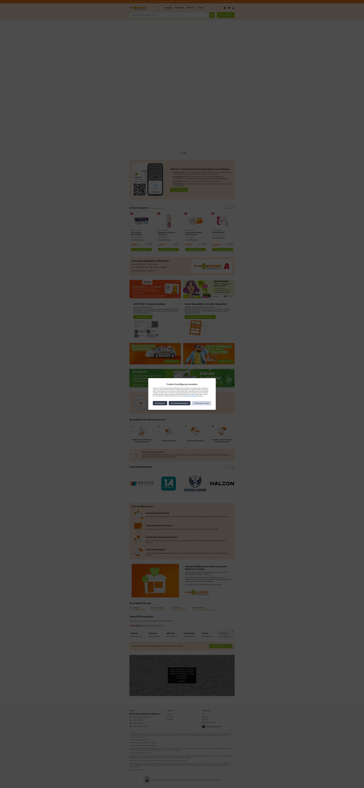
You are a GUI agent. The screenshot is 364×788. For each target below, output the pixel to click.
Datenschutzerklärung (191, 396)
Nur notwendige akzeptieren (179, 403)
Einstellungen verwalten (201, 403)
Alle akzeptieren (160, 403)
